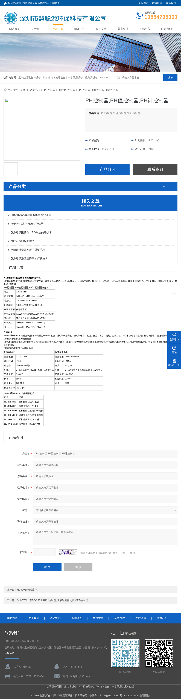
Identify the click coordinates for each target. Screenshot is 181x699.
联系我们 (171, 3)
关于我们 (36, 28)
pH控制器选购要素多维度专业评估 (31, 215)
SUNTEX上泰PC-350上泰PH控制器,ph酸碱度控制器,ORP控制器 (52, 600)
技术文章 (101, 28)
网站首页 (14, 28)
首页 (23, 89)
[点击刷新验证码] (68, 552)
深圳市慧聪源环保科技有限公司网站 (37, 3)
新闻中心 (79, 28)
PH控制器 (49, 89)
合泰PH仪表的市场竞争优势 (27, 223)
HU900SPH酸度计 (27, 589)
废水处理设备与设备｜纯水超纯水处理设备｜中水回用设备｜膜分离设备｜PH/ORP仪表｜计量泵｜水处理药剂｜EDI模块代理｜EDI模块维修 (95, 77)
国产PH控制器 (67, 89)
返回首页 (143, 3)
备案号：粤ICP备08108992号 (105, 695)
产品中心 (58, 28)
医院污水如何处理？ (22, 241)
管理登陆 (145, 695)
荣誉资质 (123, 28)
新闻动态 (76, 618)
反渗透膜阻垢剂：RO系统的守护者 (31, 232)
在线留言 (157, 3)
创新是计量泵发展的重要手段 (28, 249)
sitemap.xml (131, 695)
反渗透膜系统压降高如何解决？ (29, 258)
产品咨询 (107, 169)
